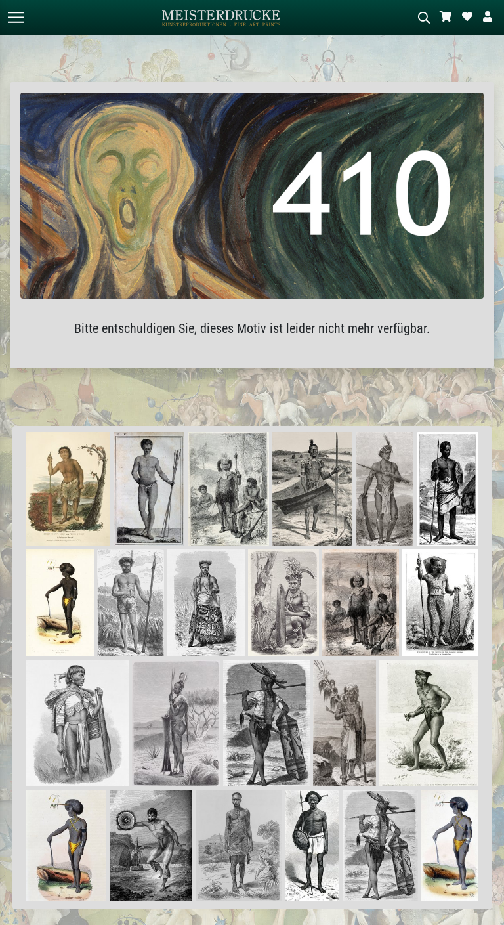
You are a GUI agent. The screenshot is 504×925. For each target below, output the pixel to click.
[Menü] (16, 17)
